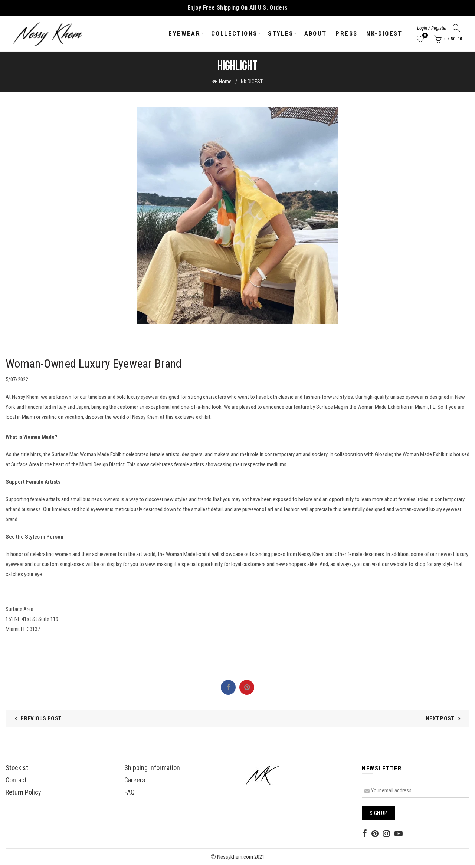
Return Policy (23, 792)
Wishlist (425, 35)
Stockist (17, 768)
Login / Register (432, 28)
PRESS (346, 33)
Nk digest (252, 82)
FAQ (129, 792)
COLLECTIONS (234, 33)
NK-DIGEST (384, 33)
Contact (16, 780)
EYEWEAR (184, 33)
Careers (134, 780)
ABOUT (315, 33)
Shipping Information (152, 768)
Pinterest (246, 687)
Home (225, 82)
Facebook (228, 687)
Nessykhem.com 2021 (240, 857)
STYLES (280, 33)
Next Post (440, 718)
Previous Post (41, 718)
